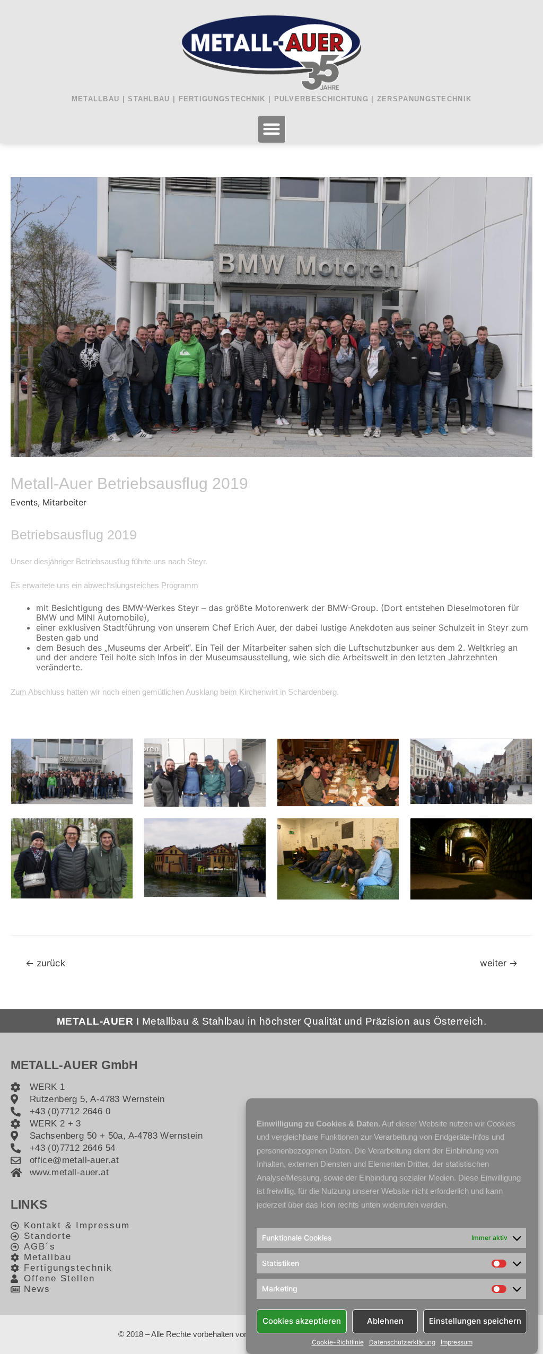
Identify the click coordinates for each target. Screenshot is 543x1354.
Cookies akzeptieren (301, 1321)
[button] (272, 129)
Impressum (456, 1342)
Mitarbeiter (64, 502)
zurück (45, 962)
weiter (499, 962)
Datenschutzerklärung (402, 1342)
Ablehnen (385, 1321)
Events (24, 502)
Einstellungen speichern (475, 1321)
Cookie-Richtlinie (338, 1342)
